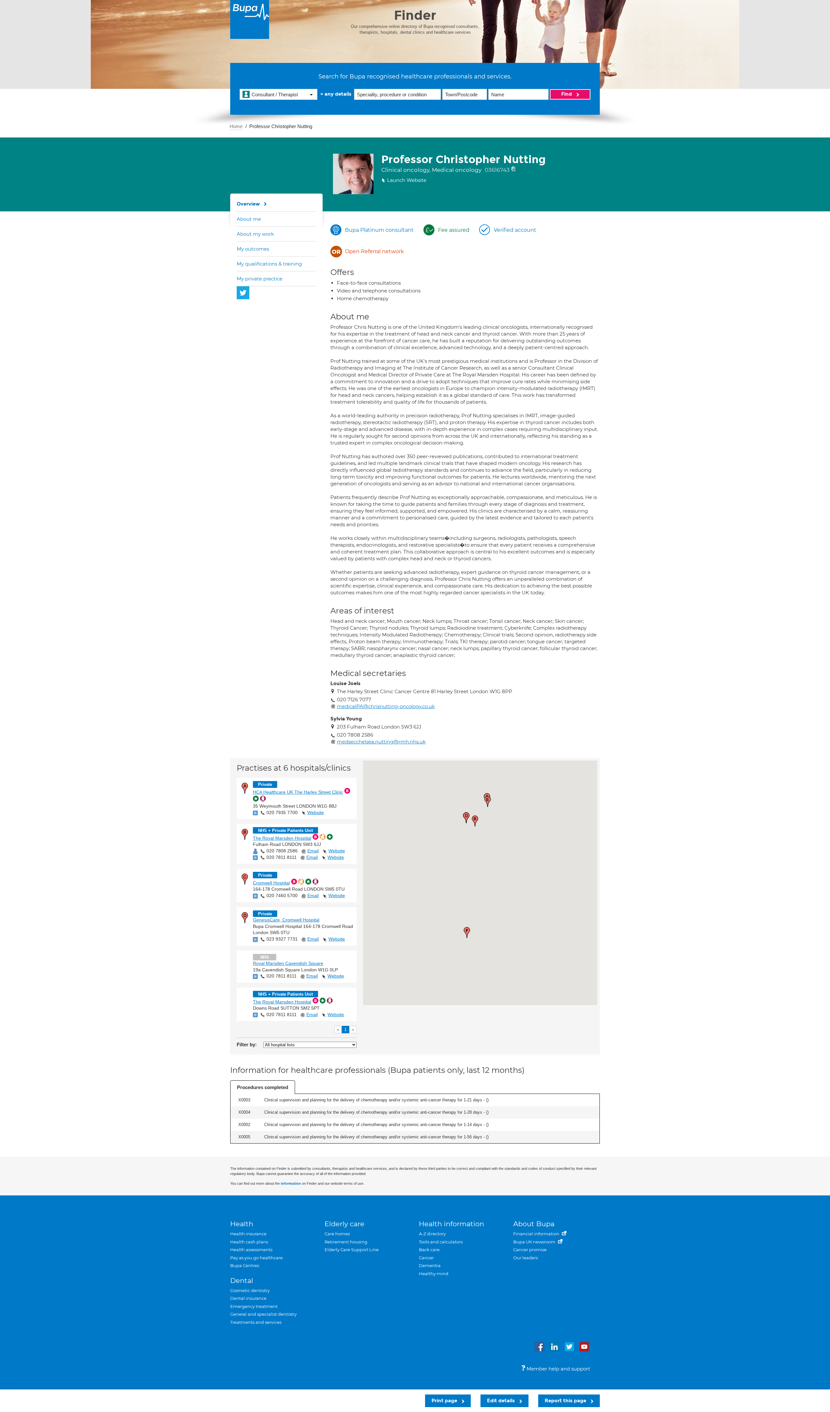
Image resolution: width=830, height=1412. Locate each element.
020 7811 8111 (282, 857)
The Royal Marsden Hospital (282, 838)
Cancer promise (530, 1249)
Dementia (430, 1265)
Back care (429, 1249)
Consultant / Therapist (275, 94)
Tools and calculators (441, 1241)
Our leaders (525, 1257)
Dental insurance (248, 1298)
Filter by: (247, 1044)
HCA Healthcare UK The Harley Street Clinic (298, 792)
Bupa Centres (244, 1265)
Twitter (243, 292)
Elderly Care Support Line (352, 1249)
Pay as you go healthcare (256, 1257)
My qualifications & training (269, 264)
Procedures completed (262, 1087)
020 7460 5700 (282, 895)
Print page (445, 1401)
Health (241, 1224)
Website (315, 812)
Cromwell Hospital (271, 882)
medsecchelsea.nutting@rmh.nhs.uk (381, 742)
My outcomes (253, 249)
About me (249, 219)
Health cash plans (249, 1241)
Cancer (426, 1257)
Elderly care (344, 1224)
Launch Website (406, 180)
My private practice (259, 279)
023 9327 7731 (282, 939)
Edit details (501, 1401)
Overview (248, 204)
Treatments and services (255, 1322)
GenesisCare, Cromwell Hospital (286, 919)
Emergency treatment (254, 1306)
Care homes (337, 1233)
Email (313, 850)
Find (567, 94)
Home (236, 126)
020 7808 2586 (282, 850)
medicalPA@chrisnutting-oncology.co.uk (386, 706)
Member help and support (557, 1369)
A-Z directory (432, 1233)
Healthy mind (433, 1273)
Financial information (536, 1233)
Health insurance (248, 1233)
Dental (241, 1280)
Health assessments (251, 1249)
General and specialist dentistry (263, 1314)
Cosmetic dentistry (250, 1290)
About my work (255, 234)
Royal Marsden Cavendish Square (288, 963)
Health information (451, 1224)
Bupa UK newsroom (534, 1241)
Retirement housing (346, 1241)
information (291, 1183)
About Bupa (533, 1224)
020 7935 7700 (282, 812)
